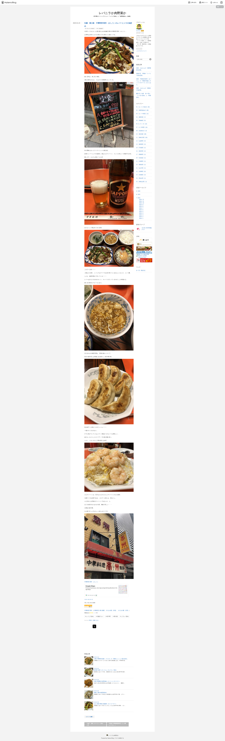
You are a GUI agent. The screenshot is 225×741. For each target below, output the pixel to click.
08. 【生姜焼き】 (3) (141, 130)
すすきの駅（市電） (111, 610)
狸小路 (98, 31)
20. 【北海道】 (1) (141, 157)
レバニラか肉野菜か (112, 13)
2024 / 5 (141, 211)
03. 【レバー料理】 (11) (142, 113)
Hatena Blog (110, 738)
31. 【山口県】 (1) (141, 168)
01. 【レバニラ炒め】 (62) (143, 107)
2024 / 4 (141, 213)
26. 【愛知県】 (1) (141, 164)
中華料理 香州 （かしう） (91, 582)
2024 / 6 (141, 209)
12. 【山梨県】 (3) (141, 141)
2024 (139, 198)
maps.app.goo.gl (88, 599)
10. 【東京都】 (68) (141, 134)
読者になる (220, 6)
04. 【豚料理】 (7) (141, 117)
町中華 (108, 31)
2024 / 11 (141, 201)
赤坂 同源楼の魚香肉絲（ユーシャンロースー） (107, 681)
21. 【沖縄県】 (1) (141, 161)
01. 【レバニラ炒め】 (90, 28)
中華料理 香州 (88, 610)
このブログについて (141, 51)
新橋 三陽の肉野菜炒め (100, 692)
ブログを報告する (119, 738)
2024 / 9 (141, 204)
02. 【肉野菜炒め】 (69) (142, 110)
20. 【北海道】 (100, 28)
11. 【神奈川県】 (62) (141, 137)
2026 (139, 191)
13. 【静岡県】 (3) (141, 144)
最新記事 (139, 64)
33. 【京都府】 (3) (141, 174)
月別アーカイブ (141, 187)
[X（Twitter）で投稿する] (94, 626)
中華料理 (96, 610)
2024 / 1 (141, 218)
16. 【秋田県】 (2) (141, 151)
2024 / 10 (141, 203)
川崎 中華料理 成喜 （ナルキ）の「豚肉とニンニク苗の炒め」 (111, 658)
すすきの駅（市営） (123, 610)
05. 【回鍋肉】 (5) (141, 120)
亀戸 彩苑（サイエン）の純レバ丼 (95, 724)
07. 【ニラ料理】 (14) (141, 127)
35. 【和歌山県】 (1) (141, 181)
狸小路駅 (102, 610)
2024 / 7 (141, 208)
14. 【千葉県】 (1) (141, 147)
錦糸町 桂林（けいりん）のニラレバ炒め (105, 670)
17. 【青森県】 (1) (141, 154)
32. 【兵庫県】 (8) (141, 171)
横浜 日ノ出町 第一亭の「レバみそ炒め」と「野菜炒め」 (143, 95)
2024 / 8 (141, 206)
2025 (139, 194)
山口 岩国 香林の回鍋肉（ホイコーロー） (105, 703)
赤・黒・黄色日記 (140, 270)
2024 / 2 (141, 216)
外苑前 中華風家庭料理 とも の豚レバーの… (117, 724)
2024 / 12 (141, 199)
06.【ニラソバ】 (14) (141, 124)
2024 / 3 (141, 215)
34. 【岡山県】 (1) (141, 178)
